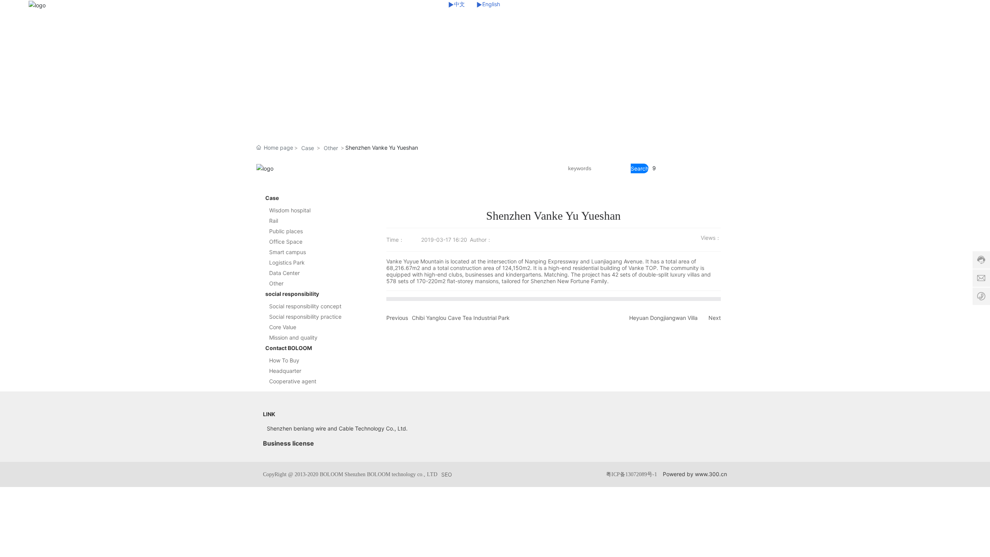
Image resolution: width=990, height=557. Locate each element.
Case (307, 148)
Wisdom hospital (290, 210)
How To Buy (284, 360)
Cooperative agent (292, 381)
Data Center (284, 273)
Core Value (282, 327)
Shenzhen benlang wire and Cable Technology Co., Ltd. (337, 428)
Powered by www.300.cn (695, 474)
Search (640, 168)
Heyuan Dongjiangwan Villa (663, 317)
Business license (288, 443)
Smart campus (287, 252)
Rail (273, 220)
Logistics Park (287, 262)
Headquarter (285, 370)
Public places (286, 231)
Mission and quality (293, 337)
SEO (446, 474)
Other (331, 148)
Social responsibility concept (305, 306)
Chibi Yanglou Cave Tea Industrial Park (461, 317)
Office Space (285, 241)
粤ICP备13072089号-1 (631, 474)
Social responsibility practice (305, 316)
